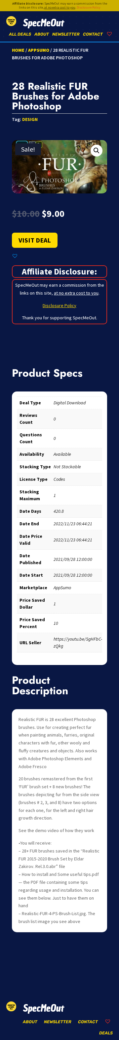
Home (18, 50)
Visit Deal (35, 240)
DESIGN (30, 119)
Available (62, 454)
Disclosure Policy (88, 7)
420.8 (59, 511)
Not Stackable (67, 467)
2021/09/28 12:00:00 (73, 559)
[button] (96, 151)
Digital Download (70, 403)
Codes (59, 479)
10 (56, 623)
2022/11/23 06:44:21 (73, 524)
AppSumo (38, 50)
